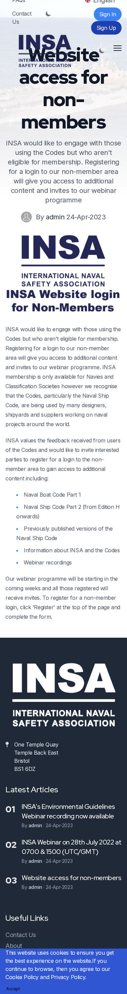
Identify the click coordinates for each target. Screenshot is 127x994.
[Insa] (44, 51)
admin (56, 217)
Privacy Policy (68, 977)
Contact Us (21, 17)
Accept (13, 988)
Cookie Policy (22, 977)
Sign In (107, 14)
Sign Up (106, 27)
